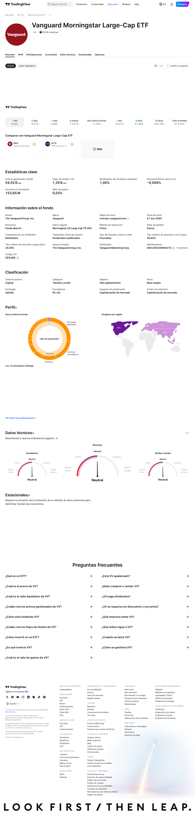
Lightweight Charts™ (164, 695)
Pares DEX (64, 712)
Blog (89, 743)
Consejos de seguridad (97, 789)
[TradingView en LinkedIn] (28, 697)
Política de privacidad (96, 780)
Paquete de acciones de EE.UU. (101, 729)
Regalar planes (93, 698)
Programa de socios (163, 715)
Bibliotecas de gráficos (165, 692)
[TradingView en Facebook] (12, 697)
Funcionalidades (94, 689)
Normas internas (132, 701)
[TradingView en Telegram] (34, 697)
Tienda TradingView (96, 760)
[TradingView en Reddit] (44, 697)
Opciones (64, 760)
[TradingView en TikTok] (39, 697)
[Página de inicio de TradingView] (17, 4)
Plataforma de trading (164, 701)
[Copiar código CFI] (17, 258)
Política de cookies (95, 783)
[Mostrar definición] (35, 179)
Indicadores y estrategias (136, 726)
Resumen (91, 706)
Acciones (64, 698)
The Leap (91, 715)
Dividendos (64, 743)
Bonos (62, 703)
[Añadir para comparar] (34, 144)
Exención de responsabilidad (99, 777)
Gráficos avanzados (163, 698)
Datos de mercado (95, 695)
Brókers (126, 4)
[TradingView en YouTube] (18, 697)
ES (164, 4)
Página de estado (95, 794)
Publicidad (159, 709)
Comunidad (97, 4)
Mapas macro (66, 763)
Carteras (63, 754)
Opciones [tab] (100, 54)
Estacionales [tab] (85, 54)
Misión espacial (93, 740)
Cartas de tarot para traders (99, 763)
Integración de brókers (165, 712)
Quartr (31, 734)
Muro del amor (131, 692)
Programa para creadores (136, 698)
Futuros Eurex (93, 726)
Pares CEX (64, 709)
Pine (61, 715)
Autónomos (129, 732)
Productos (81, 4)
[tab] (10, 66)
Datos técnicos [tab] (67, 54)
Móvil (62, 774)
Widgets (158, 689)
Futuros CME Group (95, 723)
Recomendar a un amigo (135, 695)
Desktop (63, 777)
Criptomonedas (66, 706)
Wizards (128, 729)
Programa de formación (165, 718)
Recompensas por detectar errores (102, 792)
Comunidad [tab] (51, 54)
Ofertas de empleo (95, 749)
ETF (61, 700)
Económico (64, 737)
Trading (128, 712)
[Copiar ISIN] (173, 248)
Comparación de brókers (98, 712)
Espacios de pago (132, 735)
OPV (62, 746)
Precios (90, 692)
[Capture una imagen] (155, 66)
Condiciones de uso (95, 774)
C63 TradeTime (94, 766)
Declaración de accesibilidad (99, 786)
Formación (129, 715)
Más (137, 4)
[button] (89, 4)
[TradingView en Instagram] (23, 697)
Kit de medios (93, 752)
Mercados (113, 4)
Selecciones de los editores (136, 718)
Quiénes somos (93, 737)
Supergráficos (66, 689)
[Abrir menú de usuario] (171, 4)
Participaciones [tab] (34, 54)
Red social (129, 689)
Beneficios (64, 740)
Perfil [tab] (20, 54)
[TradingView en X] (7, 697)
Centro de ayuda (94, 746)
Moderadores (130, 704)
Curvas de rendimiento (69, 757)
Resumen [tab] (10, 54)
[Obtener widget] (161, 66)
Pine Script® (65, 766)
